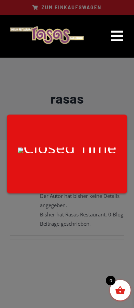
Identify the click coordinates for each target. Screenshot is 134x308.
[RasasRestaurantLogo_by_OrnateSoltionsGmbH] (47, 27)
